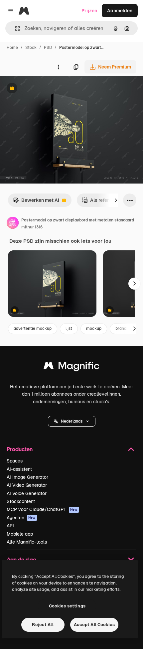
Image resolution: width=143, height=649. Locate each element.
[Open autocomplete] (15, 28)
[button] (71, 421)
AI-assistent (19, 469)
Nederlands (71, 421)
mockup (93, 328)
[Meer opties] (58, 66)
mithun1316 (32, 227)
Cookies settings (67, 606)
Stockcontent (21, 501)
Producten (20, 449)
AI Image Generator (27, 477)
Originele (43, 89)
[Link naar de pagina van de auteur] (13, 224)
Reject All (42, 624)
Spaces (15, 461)
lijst (69, 328)
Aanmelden (119, 11)
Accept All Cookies (94, 624)
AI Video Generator (27, 485)
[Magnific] (71, 367)
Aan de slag (21, 559)
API (10, 526)
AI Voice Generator (27, 493)
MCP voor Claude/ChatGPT (42, 509)
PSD (48, 47)
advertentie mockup (33, 328)
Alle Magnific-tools (27, 542)
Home (12, 47)
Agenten (21, 518)
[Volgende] (116, 200)
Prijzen (89, 11)
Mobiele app (20, 534)
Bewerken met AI (36, 202)
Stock (31, 47)
